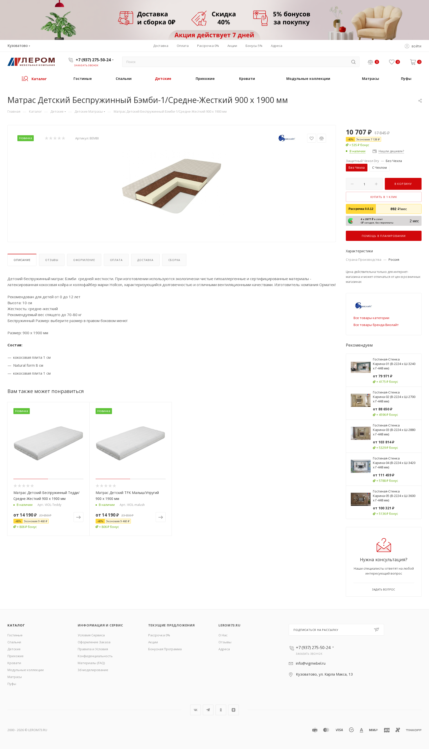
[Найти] (353, 62)
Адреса (224, 649)
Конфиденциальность (95, 656)
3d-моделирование (93, 670)
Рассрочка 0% (159, 635)
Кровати (14, 663)
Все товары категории (371, 318)
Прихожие (15, 656)
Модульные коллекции (25, 670)
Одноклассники (220, 710)
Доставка (145, 260)
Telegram (208, 710)
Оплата (116, 260)
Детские (14, 649)
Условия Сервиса (91, 635)
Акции (153, 642)
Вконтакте (195, 710)
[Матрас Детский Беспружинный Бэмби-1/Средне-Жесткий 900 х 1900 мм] (172, 186)
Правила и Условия (93, 649)
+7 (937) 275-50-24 (93, 60)
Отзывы (51, 260)
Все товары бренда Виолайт (376, 325)
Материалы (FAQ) (91, 663)
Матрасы (14, 677)
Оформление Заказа (94, 642)
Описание (22, 260)
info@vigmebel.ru (310, 663)
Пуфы (11, 684)
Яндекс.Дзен (233, 710)
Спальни (14, 642)
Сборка (174, 260)
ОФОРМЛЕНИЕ (84, 260)
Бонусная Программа (165, 649)
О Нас (222, 635)
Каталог (16, 625)
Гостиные (15, 635)
